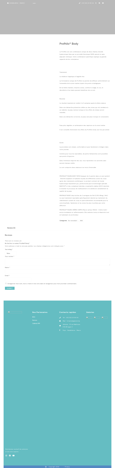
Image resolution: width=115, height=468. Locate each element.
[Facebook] (10, 456)
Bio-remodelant (72, 220)
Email (7, 275)
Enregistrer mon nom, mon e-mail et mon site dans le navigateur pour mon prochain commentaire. (42, 284)
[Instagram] (6, 456)
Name (7, 267)
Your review (9, 256)
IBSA (81, 220)
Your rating (9, 249)
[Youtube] (13, 456)
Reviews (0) (11, 228)
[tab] (11, 227)
